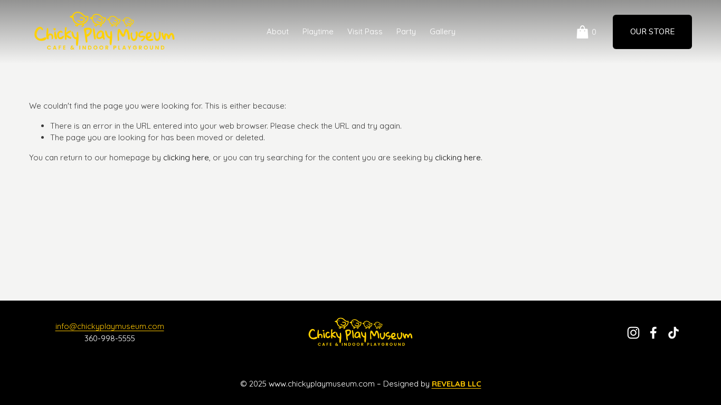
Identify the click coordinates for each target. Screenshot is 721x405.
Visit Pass (365, 31)
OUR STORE (652, 31)
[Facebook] (653, 332)
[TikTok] (673, 332)
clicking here (186, 157)
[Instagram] (633, 332)
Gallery (443, 31)
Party (406, 31)
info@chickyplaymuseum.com (109, 326)
